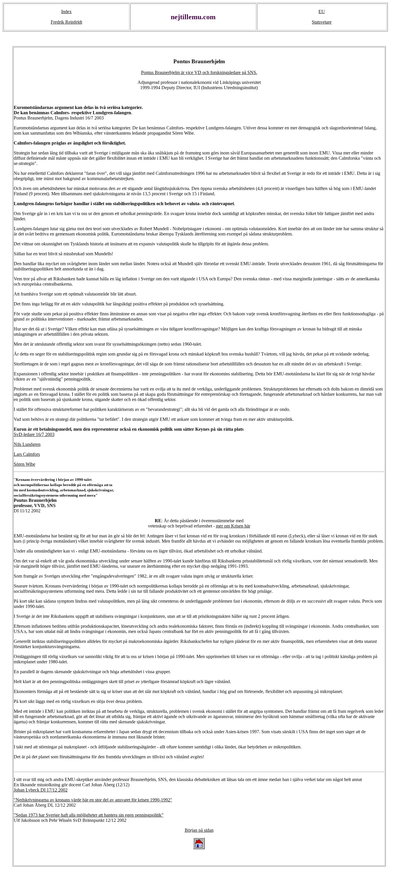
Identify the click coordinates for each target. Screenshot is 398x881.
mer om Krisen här (233, 525)
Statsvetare (322, 22)
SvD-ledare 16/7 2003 (34, 434)
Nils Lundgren (27, 444)
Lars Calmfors (27, 454)
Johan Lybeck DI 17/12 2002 (41, 789)
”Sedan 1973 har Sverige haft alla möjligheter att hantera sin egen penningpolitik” (88, 815)
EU (321, 11)
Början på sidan (199, 830)
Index (66, 11)
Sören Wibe (24, 464)
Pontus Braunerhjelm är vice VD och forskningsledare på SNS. (199, 72)
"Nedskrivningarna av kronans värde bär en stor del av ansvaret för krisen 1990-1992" (93, 799)
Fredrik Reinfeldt (66, 22)
